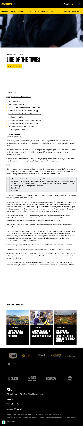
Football (9, 54)
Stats (52, 11)
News (58, 11)
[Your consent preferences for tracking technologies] (3, 422)
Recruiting (75, 11)
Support (13, 11)
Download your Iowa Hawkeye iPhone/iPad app (25, 120)
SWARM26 (66, 11)
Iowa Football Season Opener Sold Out (15, 333)
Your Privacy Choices (13, 418)
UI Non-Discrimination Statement (51, 418)
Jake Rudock (15, 195)
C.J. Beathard (36, 195)
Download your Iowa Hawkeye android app (23, 123)
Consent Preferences (25, 414)
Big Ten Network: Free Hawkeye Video (22, 127)
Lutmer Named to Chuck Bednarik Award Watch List (41, 333)
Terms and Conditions (43, 414)
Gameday (44, 11)
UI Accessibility (70, 418)
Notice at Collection (30, 418)
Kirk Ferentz (43, 211)
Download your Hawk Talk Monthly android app (25, 114)
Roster (29, 11)
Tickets (36, 11)
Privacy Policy (11, 414)
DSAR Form (57, 414)
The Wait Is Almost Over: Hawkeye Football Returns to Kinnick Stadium (65, 336)
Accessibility (10, 421)
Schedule (21, 11)
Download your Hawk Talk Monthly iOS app (23, 111)
